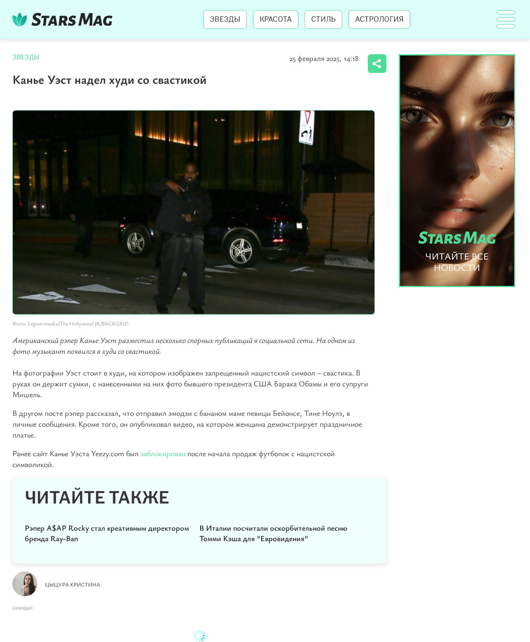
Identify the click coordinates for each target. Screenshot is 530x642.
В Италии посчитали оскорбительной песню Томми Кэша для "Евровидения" (273, 533)
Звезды (225, 19)
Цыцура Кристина (72, 584)
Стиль (323, 19)
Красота (276, 19)
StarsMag (64, 19)
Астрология (379, 19)
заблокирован (163, 453)
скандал (22, 607)
